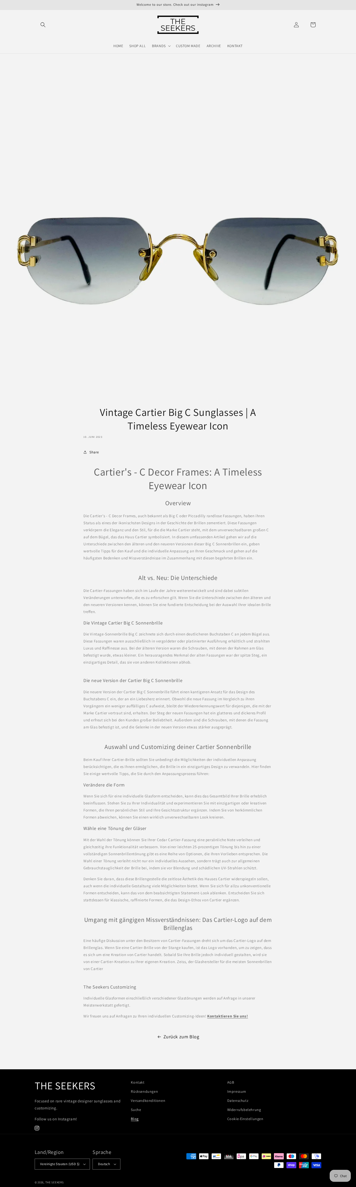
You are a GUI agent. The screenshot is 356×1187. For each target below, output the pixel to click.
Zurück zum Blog (181, 1037)
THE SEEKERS (54, 1182)
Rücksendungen (144, 1091)
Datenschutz (238, 1100)
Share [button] (94, 452)
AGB (230, 1082)
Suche (136, 1109)
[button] (43, 24)
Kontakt (137, 1082)
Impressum (236, 1091)
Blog (134, 1118)
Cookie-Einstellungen (245, 1118)
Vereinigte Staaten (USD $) (59, 1164)
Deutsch (104, 1164)
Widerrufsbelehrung (244, 1109)
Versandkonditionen (148, 1100)
